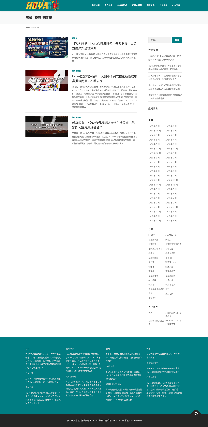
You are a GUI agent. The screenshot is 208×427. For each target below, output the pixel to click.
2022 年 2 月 (171, 175)
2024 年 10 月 (154, 130)
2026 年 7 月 (154, 126)
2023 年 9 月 (171, 153)
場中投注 (169, 248)
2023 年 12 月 (154, 148)
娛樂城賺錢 (153, 257)
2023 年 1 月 (171, 171)
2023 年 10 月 (154, 153)
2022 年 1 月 (154, 180)
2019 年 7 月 (154, 216)
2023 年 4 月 (154, 166)
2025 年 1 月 (171, 126)
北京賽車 (152, 244)
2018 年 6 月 (171, 216)
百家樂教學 (153, 275)
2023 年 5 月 (171, 162)
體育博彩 (96, 5)
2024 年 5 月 (154, 139)
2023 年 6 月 (154, 162)
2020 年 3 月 (154, 202)
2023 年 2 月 (154, 171)
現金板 (151, 266)
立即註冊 (163, 5)
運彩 (167, 289)
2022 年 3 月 (154, 175)
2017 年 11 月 (154, 220)
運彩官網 (169, 293)
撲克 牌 (168, 257)
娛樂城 (74, 38)
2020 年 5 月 (154, 198)
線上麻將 (152, 280)
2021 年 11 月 (154, 184)
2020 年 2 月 (171, 202)
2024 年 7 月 (154, 135)
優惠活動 (151, 5)
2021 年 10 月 (171, 184)
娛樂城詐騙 (76, 71)
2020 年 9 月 (154, 189)
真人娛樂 (108, 5)
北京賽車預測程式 (173, 244)
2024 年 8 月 (171, 130)
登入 (150, 312)
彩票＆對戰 (137, 5)
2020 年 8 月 (171, 189)
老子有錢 (169, 280)
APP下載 (176, 5)
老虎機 (151, 284)
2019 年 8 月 (171, 211)
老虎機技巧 (170, 284)
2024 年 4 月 (171, 139)
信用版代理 (153, 239)
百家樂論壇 (170, 275)
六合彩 (168, 239)
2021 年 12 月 (171, 180)
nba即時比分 (171, 235)
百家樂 (151, 271)
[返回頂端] (196, 414)
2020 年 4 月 (171, 198)
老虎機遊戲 (122, 5)
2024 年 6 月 (171, 135)
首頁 (27, 27)
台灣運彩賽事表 (155, 248)
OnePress (137, 420)
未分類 (151, 262)
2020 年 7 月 (154, 193)
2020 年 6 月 (171, 193)
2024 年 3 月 (154, 144)
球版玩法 (169, 266)
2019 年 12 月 (171, 207)
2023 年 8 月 (154, 157)
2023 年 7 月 (171, 157)
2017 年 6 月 (171, 220)
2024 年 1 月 (171, 144)
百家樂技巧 (170, 271)
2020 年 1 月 (154, 207)
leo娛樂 (151, 235)
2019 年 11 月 (154, 211)
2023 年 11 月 (171, 148)
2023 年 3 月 (171, 166)
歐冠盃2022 (170, 262)
